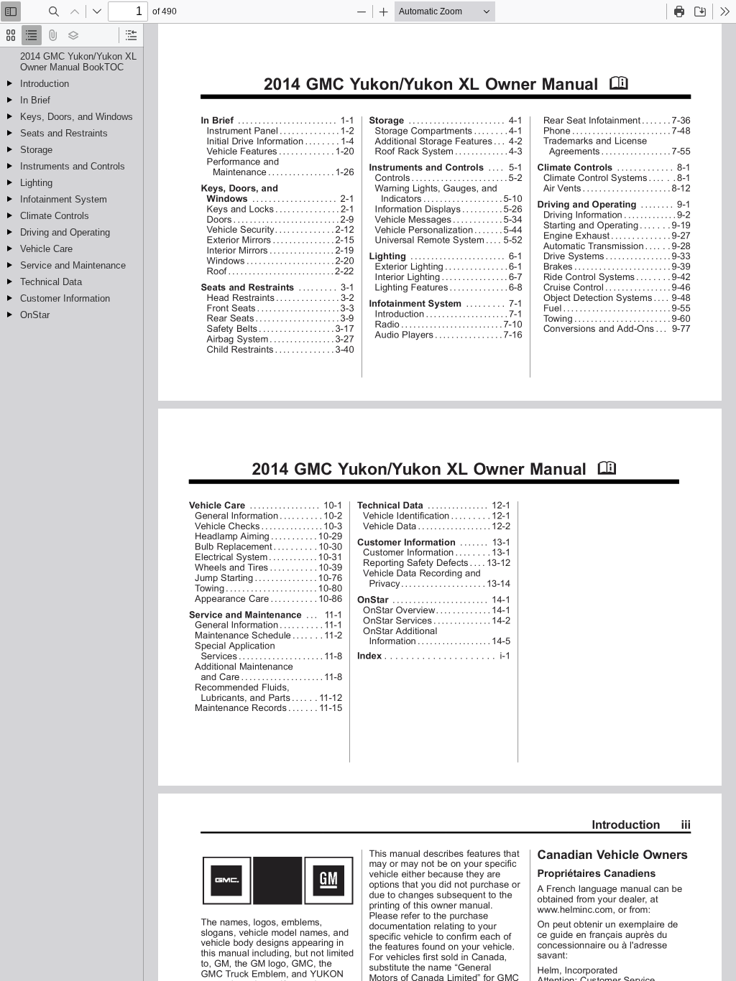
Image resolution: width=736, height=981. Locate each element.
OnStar (35, 315)
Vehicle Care (46, 248)
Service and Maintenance (73, 265)
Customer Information (65, 298)
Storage (36, 149)
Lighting (36, 182)
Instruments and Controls (72, 166)
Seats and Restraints (64, 133)
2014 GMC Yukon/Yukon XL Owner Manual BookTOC (78, 62)
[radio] (11, 35)
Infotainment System (63, 199)
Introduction (44, 83)
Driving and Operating (65, 232)
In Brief (35, 100)
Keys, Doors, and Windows (76, 116)
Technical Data (51, 281)
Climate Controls (54, 215)
